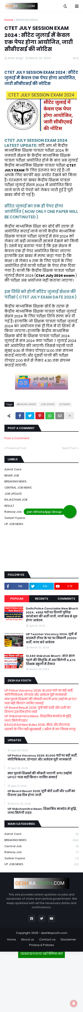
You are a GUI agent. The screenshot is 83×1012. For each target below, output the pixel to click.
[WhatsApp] (49, 415)
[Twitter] (29, 415)
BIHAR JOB (11, 475)
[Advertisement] (41, 983)
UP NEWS (64, 404)
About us (27, 939)
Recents (41, 599)
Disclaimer (68, 939)
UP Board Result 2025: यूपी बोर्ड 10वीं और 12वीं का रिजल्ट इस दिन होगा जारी (37, 709)
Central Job (41, 846)
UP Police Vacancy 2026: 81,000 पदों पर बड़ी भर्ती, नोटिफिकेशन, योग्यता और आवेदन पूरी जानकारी (38, 692)
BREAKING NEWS (27, 20)
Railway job (41, 852)
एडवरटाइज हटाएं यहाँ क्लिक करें (41, 953)
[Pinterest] (39, 415)
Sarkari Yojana (14, 518)
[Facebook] (19, 415)
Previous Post (16, 448)
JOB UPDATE (48, 404)
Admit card (12, 469)
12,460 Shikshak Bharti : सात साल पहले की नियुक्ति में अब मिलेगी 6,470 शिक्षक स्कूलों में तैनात (50, 660)
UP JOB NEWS (13, 524)
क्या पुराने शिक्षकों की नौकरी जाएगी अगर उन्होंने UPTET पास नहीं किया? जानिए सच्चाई (40, 701)
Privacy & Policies (41, 945)
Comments (66, 599)
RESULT (9, 506)
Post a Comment (16, 438)
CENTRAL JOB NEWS (18, 487)
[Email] (59, 415)
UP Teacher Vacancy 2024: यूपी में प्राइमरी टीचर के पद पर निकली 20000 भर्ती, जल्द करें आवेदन (51, 638)
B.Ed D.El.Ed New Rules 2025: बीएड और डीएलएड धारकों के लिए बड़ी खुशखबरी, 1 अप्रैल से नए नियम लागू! (40, 727)
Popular (16, 599)
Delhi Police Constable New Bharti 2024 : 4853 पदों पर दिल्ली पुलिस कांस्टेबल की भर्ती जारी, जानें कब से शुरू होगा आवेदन (52, 615)
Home (8, 20)
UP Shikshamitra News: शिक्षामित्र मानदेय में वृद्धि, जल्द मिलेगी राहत (38, 718)
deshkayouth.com (54, 933)
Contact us (47, 939)
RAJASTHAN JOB (15, 500)
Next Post (69, 448)
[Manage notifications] (73, 1003)
